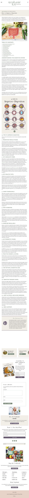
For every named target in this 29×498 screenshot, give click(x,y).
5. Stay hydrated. (5, 49)
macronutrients (9, 60)
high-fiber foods (8, 167)
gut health (22, 141)
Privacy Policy (20, 494)
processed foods (9, 148)
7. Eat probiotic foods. (6, 51)
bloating (16, 79)
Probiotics (22, 241)
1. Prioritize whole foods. (6, 45)
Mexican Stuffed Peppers (23, 351)
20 (21, 275)
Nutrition (5, 11)
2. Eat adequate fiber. (5, 46)
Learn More (14, 468)
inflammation (4, 304)
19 (20, 275)
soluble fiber (4, 162)
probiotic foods (8, 248)
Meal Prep (4, 477)
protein (15, 188)
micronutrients (4, 62)
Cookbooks (24, 479)
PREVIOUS (11, 354)
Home (2, 11)
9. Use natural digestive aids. (7, 53)
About (23, 477)
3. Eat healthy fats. (5, 47)
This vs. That (14, 477)
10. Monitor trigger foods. (6, 54)
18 (19, 275)
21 (16, 301)
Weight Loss (14, 479)
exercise (7, 232)
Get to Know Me (14, 423)
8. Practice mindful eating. (6, 52)
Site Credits (14, 492)
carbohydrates (24, 188)
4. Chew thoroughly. (5, 48)
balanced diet (10, 187)
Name (4, 396)
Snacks (4, 479)
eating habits (15, 92)
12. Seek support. (5, 56)
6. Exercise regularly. (5, 50)
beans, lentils (16, 167)
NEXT (21, 354)
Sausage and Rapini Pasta (10, 351)
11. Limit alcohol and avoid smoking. (8, 55)
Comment (5, 389)
